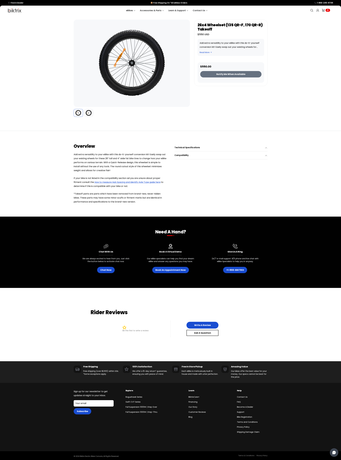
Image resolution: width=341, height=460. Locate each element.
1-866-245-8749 (325, 2)
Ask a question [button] (202, 332)
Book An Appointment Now (170, 270)
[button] (77, 63)
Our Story (192, 407)
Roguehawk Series (134, 397)
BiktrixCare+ (193, 397)
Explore (129, 390)
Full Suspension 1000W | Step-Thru (141, 412)
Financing (192, 402)
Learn (191, 390)
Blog (190, 417)
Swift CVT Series (133, 402)
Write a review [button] (202, 325)
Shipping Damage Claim (248, 432)
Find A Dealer (17, 2)
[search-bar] (311, 10)
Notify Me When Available (230, 74)
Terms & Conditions (246, 455)
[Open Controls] (334, 452)
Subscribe (82, 411)
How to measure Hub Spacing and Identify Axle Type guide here (127, 182)
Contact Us (242, 397)
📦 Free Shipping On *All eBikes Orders (169, 2)
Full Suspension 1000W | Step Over (141, 407)
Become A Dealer (245, 407)
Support (240, 412)
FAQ (239, 402)
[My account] (317, 10)
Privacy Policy (243, 427)
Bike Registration (244, 417)
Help (239, 390)
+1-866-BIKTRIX (235, 270)
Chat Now (105, 270)
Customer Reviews (197, 412)
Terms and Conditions (247, 422)
